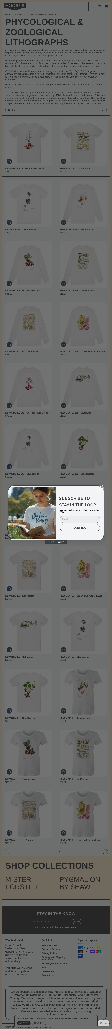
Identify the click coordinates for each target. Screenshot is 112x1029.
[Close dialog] (101, 487)
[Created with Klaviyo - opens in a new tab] (56, 542)
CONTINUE (79, 527)
